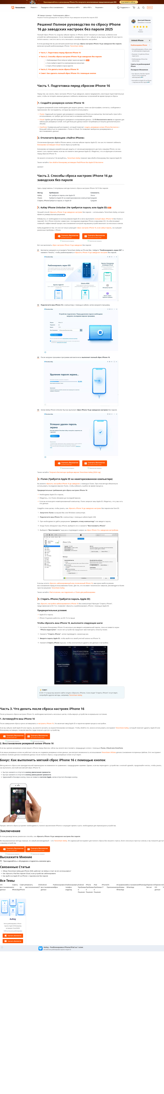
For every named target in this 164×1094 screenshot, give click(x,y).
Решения (98, 7)
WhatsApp (142, 885)
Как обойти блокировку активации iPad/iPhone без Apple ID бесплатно (76, 162)
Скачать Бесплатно (14, 936)
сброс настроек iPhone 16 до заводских (67, 245)
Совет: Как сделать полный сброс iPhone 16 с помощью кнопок (68, 73)
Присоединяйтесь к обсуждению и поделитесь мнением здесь (27, 861)
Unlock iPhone (137, 40)
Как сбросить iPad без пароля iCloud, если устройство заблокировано (140, 75)
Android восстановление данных (47, 887)
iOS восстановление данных (6, 887)
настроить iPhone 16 (46, 723)
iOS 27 (39, 886)
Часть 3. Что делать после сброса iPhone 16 (59, 69)
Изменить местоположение (31, 886)
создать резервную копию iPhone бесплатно (101, 127)
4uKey (39, 195)
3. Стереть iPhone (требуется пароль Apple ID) (59, 66)
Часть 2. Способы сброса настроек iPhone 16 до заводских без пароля (71, 56)
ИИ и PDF (87, 7)
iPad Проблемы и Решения (98, 888)
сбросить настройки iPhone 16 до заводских (63, 484)
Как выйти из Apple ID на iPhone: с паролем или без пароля (142, 81)
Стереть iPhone (43, 201)
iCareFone (43, 127)
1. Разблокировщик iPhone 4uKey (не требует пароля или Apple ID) (65, 60)
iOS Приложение (112, 886)
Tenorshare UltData (109, 752)
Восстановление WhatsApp (133, 886)
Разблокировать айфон (59, 886)
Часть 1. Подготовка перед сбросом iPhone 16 (61, 52)
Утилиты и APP (73, 7)
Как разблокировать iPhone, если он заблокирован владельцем (142, 50)
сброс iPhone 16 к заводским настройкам (102, 530)
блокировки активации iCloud (48, 145)
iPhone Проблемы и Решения (90, 888)
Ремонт (33, 7)
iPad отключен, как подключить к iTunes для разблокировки (72, 592)
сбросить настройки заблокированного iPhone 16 (59, 604)
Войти (150, 7)
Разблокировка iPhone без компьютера (139, 60)
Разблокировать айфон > (61, 15)
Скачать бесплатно (14, 941)
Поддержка (124, 7)
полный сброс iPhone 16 (104, 219)
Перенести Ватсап (150, 886)
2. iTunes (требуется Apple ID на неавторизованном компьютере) (65, 63)
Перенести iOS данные (159, 887)
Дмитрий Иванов (144, 20)
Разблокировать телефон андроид (71, 887)
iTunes (42, 114)
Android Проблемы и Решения (82, 888)
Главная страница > (45, 15)
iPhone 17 (104, 886)
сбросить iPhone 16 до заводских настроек (66, 212)
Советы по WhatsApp (16, 887)
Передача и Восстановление (52, 7)
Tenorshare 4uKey (76, 46)
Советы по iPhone (22, 887)
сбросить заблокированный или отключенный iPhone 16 (71, 583)
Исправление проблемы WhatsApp (122, 887)
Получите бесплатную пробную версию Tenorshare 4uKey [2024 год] (74, 472)
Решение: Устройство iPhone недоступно (140, 55)
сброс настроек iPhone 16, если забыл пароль (94, 228)
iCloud (42, 120)
